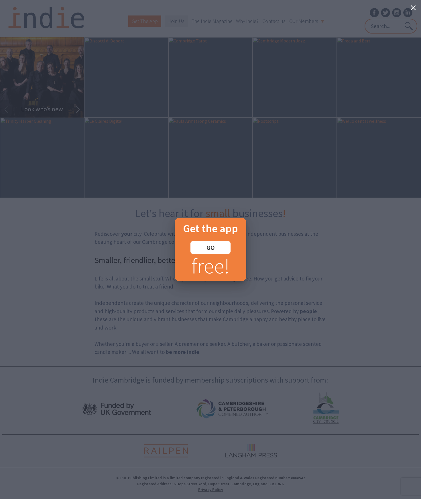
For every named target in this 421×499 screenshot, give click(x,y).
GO (210, 247)
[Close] (413, 8)
